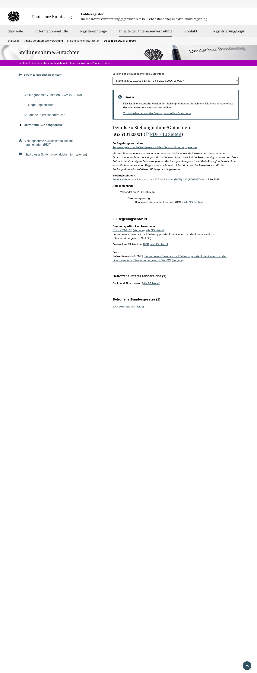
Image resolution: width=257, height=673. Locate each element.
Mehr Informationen (73, 154)
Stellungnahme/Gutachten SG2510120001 (53, 95)
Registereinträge (93, 31)
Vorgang (139, 230)
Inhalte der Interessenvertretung (145, 31)
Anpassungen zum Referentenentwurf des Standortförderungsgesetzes (155, 147)
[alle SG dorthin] (193, 202)
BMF (146, 244)
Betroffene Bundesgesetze (43, 124)
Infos (106, 62)
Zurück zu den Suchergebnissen (43, 74)
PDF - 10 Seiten (165, 134)
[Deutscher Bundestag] (42, 16)
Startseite (15, 31)
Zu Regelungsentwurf (39, 105)
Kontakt (190, 31)
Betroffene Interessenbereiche (44, 115)
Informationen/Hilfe (51, 31)
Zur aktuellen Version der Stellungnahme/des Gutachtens (157, 113)
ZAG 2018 (119, 306)
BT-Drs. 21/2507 (122, 230)
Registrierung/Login (229, 31)
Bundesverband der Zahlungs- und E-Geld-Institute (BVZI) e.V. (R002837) (157, 179)
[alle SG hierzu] (154, 230)
